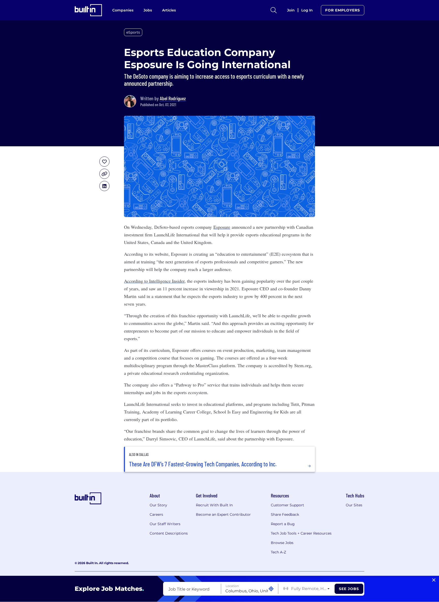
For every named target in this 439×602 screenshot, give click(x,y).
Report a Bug (283, 524)
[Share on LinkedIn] (104, 186)
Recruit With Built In (214, 505)
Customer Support (287, 505)
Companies (122, 10)
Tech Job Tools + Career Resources (301, 533)
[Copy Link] (104, 174)
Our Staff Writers (165, 524)
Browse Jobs (282, 542)
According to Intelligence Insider (154, 281)
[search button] (273, 10)
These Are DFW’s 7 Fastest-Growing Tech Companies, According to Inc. (203, 464)
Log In (307, 10)
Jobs (148, 10)
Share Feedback (285, 514)
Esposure (221, 227)
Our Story (158, 505)
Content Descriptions (169, 533)
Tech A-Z (278, 552)
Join (291, 10)
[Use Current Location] (271, 589)
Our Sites (354, 505)
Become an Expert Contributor (223, 514)
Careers (156, 514)
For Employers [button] (342, 10)
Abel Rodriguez (173, 98)
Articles (169, 10)
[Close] (434, 580)
